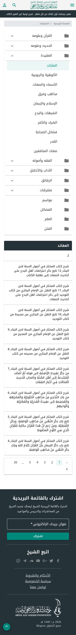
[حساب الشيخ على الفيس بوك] (58, 561)
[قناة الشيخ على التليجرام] (25, 561)
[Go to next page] (67, 469)
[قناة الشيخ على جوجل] (45, 561)
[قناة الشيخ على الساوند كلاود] (31, 561)
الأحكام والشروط (38, 575)
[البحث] (14, 5)
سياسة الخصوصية (38, 581)
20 (15, 462)
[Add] (6, 627)
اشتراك (38, 536)
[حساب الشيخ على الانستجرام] (18, 561)
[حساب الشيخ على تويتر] (51, 561)
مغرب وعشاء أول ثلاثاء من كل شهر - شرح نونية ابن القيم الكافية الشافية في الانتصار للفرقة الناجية (35, 14)
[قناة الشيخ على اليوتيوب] (38, 561)
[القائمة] (72, 5)
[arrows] (12, 36)
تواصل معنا (38, 587)
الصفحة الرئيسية (62, 23)
